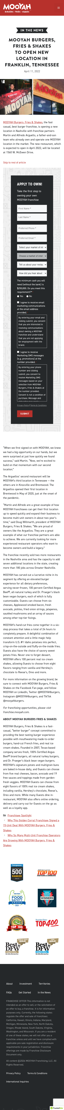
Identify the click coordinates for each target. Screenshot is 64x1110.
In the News (44, 992)
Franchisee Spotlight (20, 815)
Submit (24, 413)
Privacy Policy (23, 405)
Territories (44, 983)
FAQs (9, 992)
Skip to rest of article (14, 162)
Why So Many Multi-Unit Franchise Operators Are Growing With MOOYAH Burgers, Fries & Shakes (31, 840)
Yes (21, 296)
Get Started (25, 992)
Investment (25, 983)
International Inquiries (17, 1081)
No (30, 296)
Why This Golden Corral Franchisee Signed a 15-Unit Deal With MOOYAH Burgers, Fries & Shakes (31, 825)
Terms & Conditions (38, 405)
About (9, 983)
